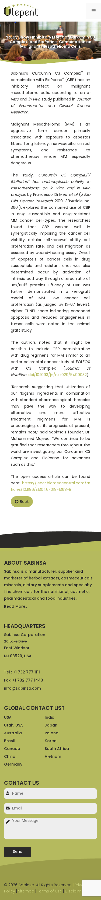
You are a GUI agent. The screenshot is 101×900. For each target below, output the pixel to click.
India (49, 717)
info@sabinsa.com (22, 688)
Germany (13, 764)
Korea (51, 740)
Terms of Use (49, 891)
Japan (51, 725)
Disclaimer (75, 891)
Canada (12, 748)
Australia (13, 733)
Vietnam (53, 756)
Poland (51, 733)
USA (8, 717)
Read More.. (15, 606)
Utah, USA (13, 725)
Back (24, 501)
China (9, 756)
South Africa (57, 748)
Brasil (9, 740)
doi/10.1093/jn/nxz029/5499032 (57, 374)
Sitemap (26, 891)
